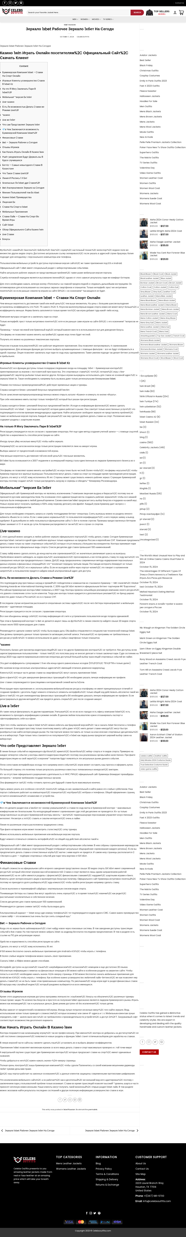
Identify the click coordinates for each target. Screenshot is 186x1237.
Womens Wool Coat (149, 358)
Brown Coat (162, 283)
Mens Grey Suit (147, 322)
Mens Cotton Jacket (149, 318)
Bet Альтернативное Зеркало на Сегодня (23, 187)
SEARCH (137, 12)
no (141, 498)
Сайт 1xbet (7, 224)
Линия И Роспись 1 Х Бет (14, 178)
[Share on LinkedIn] (79, 1100)
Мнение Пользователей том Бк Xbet (20, 192)
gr (141, 478)
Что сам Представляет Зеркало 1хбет (21, 124)
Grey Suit (157, 292)
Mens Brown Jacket (170, 309)
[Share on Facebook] (60, 1100)
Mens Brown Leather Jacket (153, 314)
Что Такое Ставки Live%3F (15, 173)
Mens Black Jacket (167, 300)
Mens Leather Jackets (151, 34)
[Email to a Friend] (70, 1100)
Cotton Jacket (160, 287)
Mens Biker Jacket (164, 296)
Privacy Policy (147, 956)
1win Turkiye (146, 401)
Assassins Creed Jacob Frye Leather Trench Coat (163, 661)
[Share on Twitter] (65, 1100)
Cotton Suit (173, 287)
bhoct (143, 432)
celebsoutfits (83, 37)
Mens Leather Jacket (150, 327)
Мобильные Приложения (15, 211)
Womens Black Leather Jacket (154, 344)
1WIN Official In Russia (151, 396)
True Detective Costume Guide (154, 764)
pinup (143, 509)
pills (142, 503)
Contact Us (179, 3)
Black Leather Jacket (149, 278)
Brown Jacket (175, 283)
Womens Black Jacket (150, 340)
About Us (144, 987)
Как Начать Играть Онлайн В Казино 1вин (23, 152)
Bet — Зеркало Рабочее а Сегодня (19, 142)
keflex (143, 483)
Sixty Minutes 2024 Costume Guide (156, 760)
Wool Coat (178, 358)
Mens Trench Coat (149, 331)
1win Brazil (145, 386)
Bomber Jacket (147, 283)
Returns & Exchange (150, 971)
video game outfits (149, 769)
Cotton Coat (146, 287)
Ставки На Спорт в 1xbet (15, 206)
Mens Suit (165, 327)
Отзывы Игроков (10, 147)
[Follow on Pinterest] (21, 3)
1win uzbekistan (148, 406)
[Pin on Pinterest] (75, 1100)
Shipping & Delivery (150, 966)
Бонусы (6, 239)
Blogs (142, 997)
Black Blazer (146, 274)
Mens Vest (163, 331)
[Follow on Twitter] (15, 3)
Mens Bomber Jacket (150, 309)
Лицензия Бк (8, 202)
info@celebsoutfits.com (153, 1201)
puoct (143, 524)
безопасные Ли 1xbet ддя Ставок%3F (21, 182)
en (141, 462)
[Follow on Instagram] (10, 3)
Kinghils (144, 488)
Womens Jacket (148, 353)
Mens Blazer (171, 305)
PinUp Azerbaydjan (150, 514)
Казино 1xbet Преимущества (16, 197)
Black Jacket (171, 274)
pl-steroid (145, 519)
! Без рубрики (146, 375)
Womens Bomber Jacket (151, 349)
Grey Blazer (146, 292)
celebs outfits (146, 756)
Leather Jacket (147, 296)
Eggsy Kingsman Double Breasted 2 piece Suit (160, 651)
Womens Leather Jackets (153, 39)
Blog (142, 951)
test (142, 534)
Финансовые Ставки (12, 137)
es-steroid (145, 468)
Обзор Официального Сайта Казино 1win (22, 229)
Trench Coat (178, 336)
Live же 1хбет (8, 119)
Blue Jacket (166, 278)
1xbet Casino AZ (148, 416)
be (141, 427)
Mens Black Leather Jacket (152, 305)
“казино (6, 115)
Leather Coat (169, 292)
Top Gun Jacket (164, 336)
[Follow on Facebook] (4, 3)
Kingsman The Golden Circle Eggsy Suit (162, 630)
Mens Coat (172, 314)
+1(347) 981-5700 (149, 1196)
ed (141, 457)
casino (143, 442)
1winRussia (145, 411)
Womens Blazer (176, 344)
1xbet (113, 378)
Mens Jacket (161, 322)
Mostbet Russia (148, 493)
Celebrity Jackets (149, 447)
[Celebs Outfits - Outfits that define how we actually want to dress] (12, 11)
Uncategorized (147, 539)
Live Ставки (8, 234)
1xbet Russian (70, 25)
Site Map (140, 1174)
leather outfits (161, 756)
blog (142, 437)
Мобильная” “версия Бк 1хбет (17, 97)
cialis (142, 452)
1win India (145, 391)
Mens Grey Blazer (168, 318)
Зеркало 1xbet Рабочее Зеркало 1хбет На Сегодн (29, 1130)
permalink (92, 1109)
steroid (143, 529)
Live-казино (8, 101)
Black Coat (158, 274)
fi (140, 473)
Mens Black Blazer (148, 300)
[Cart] (181, 12)
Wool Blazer (166, 358)
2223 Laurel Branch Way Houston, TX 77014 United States (149, 1185)
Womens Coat (171, 349)
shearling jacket (148, 336)
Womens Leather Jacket (168, 353)
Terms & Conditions (150, 961)
